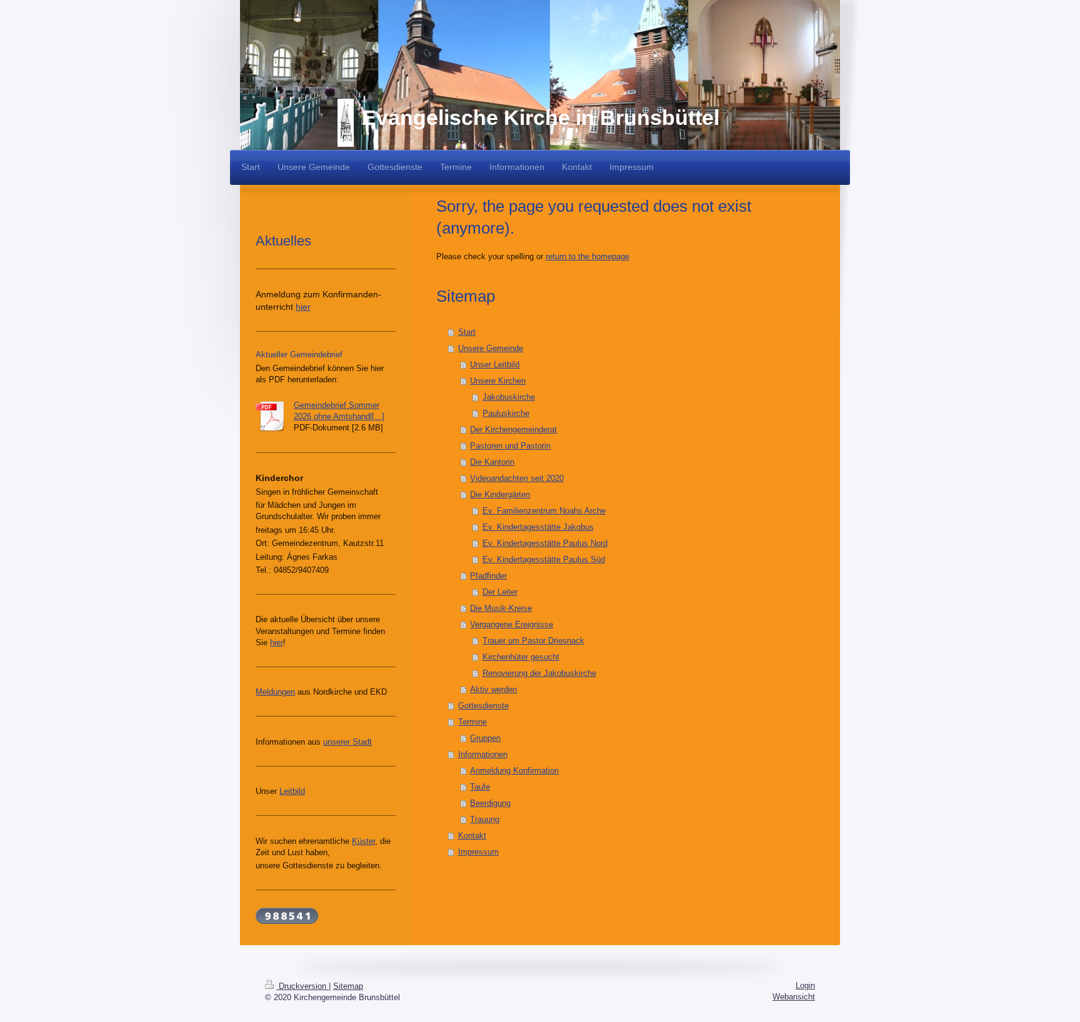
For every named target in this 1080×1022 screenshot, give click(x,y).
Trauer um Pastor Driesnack (533, 640)
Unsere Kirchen (498, 380)
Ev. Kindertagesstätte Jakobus (538, 527)
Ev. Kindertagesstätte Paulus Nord (545, 543)
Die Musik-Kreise (501, 608)
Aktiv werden (493, 689)
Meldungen (275, 692)
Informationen (483, 754)
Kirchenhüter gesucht (520, 657)
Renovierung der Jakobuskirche (539, 673)
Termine (472, 722)
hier (303, 307)
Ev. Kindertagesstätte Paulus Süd (543, 559)
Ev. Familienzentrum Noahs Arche (544, 510)
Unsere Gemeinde (490, 348)
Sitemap (348, 986)
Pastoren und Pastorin (510, 445)
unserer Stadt (347, 742)
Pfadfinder (488, 575)
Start (467, 332)
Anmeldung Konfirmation (514, 770)
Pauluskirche (505, 413)
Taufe (480, 786)
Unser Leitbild (494, 364)
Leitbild (292, 791)
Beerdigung (490, 803)
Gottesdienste (483, 705)
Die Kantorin (492, 462)
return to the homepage (587, 256)
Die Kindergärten (500, 494)
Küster (363, 841)
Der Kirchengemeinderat (513, 429)
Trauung (484, 819)
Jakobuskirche (508, 397)
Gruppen (485, 738)
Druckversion (302, 986)
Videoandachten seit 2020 (517, 478)
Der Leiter (500, 592)
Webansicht (793, 996)
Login (805, 985)
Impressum (478, 851)
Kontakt (472, 835)
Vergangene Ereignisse (511, 624)
